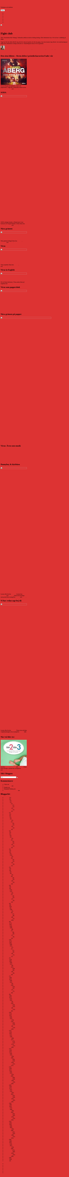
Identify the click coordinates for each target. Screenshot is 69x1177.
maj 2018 (6, 943)
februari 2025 (7, 820)
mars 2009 (7, 1109)
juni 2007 (6, 1141)
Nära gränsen (7, 14)
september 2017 (8, 955)
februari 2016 (7, 983)
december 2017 (8, 950)
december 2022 (8, 859)
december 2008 (8, 1114)
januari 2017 (7, 967)
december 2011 (8, 1059)
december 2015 (8, 986)
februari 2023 (7, 856)
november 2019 (8, 915)
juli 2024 (6, 831)
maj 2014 (6, 1015)
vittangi (57, 49)
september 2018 (8, 936)
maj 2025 (6, 815)
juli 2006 (6, 1157)
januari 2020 (7, 912)
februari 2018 (7, 947)
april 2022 (6, 871)
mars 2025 (7, 818)
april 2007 (6, 1144)
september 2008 (8, 1118)
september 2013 (8, 1027)
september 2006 (8, 1154)
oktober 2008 (7, 1117)
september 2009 (8, 1100)
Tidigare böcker (8, 19)
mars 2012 (7, 1055)
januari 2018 (7, 949)
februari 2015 (7, 1002)
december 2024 (8, 823)
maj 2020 (6, 906)
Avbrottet (6, 17)
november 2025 (8, 806)
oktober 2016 (7, 971)
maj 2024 (6, 834)
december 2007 (8, 1132)
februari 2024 (7, 838)
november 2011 (8, 1061)
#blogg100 (43, 49)
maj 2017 (6, 961)
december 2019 (8, 914)
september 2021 (8, 882)
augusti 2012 (7, 1047)
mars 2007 (7, 1145)
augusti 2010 (7, 1083)
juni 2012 (6, 1050)
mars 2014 (7, 1018)
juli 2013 (6, 1030)
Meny (2, 10)
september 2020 (8, 900)
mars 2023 (7, 855)
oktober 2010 (7, 1080)
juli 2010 (6, 1085)
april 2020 (6, 908)
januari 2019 (7, 930)
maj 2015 (6, 997)
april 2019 (6, 926)
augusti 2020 (7, 902)
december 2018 (8, 932)
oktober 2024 (7, 826)
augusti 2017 (7, 956)
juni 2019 (6, 923)
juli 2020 (6, 903)
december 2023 (8, 841)
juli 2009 (6, 1103)
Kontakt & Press (8, 22)
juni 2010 (6, 1086)
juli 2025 (6, 812)
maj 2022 (6, 870)
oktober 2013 (7, 1026)
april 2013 (6, 1035)
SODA (6, 16)
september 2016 (8, 973)
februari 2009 (7, 1111)
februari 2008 (7, 1129)
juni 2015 (6, 996)
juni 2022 (6, 868)
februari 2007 (7, 1147)
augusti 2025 (7, 811)
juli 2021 (6, 885)
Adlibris (17, 597)
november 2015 (8, 988)
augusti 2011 (7, 1065)
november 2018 (8, 933)
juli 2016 (6, 976)
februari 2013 (7, 1038)
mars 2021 (7, 891)
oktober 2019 (7, 917)
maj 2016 (6, 979)
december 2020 (8, 896)
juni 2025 (6, 814)
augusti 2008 (7, 1120)
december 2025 (8, 805)
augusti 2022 (7, 865)
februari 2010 (7, 1092)
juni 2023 (6, 850)
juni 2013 (6, 1032)
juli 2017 (6, 958)
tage (54, 49)
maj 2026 (6, 799)
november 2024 (8, 825)
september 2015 (8, 991)
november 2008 (8, 1115)
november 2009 (8, 1097)
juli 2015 (6, 994)
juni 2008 (6, 1123)
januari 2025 (7, 821)
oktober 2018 (7, 935)
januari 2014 (7, 1021)
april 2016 (6, 980)
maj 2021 (6, 888)
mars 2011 (7, 1073)
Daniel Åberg (4, 4)
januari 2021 (7, 894)
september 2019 (8, 918)
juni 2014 (6, 1014)
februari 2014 (7, 1020)
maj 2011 (6, 1070)
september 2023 (8, 846)
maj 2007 (6, 1142)
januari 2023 (7, 858)
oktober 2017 (7, 953)
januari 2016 (7, 985)
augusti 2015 (7, 992)
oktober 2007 (7, 1135)
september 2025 (8, 809)
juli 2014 (6, 1012)
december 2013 (8, 1023)
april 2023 (6, 853)
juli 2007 (6, 1139)
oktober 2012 (7, 1044)
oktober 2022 (7, 862)
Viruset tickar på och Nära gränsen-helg (24, 786)
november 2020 (8, 897)
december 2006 (8, 1150)
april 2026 (6, 800)
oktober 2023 (7, 844)
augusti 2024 (7, 829)
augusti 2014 (7, 1011)
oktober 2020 (7, 899)
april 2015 (6, 999)
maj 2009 (6, 1106)
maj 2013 (6, 1033)
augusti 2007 (7, 1138)
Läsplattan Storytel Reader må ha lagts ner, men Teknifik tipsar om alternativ (29, 784)
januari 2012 (7, 1058)
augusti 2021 (7, 884)
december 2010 (8, 1077)
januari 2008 (7, 1130)
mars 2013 (7, 1036)
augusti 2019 (7, 920)
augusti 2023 (7, 847)
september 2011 (8, 1064)
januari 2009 (7, 1112)
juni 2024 (6, 832)
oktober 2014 (7, 1008)
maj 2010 (6, 1088)
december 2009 (8, 1095)
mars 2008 (7, 1127)
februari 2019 (7, 929)
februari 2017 (7, 965)
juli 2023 (6, 849)
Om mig (6, 21)
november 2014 (8, 1006)
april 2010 (6, 1089)
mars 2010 (7, 1091)
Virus (5, 13)
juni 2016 (6, 977)
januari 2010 (7, 1094)
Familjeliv (29, 49)
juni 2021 (6, 887)
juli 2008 (6, 1121)
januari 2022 (7, 876)
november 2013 (8, 1024)
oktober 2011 (7, 1062)
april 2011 (6, 1071)
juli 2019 (6, 921)
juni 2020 (6, 905)
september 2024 (8, 828)
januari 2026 (7, 803)
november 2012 (8, 1042)
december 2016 (8, 968)
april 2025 (6, 817)
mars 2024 (7, 837)
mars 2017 (7, 964)
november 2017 (8, 952)
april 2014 (6, 1017)
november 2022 (8, 861)
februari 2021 (7, 893)
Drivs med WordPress (14, 1175)
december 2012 (8, 1041)
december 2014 (8, 1005)
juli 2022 (6, 867)
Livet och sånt (36, 49)
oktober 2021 (7, 881)
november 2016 (8, 970)
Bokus (24, 597)
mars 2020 (7, 909)
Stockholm (49, 49)
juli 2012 (6, 1048)
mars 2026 (7, 802)
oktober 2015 (7, 989)
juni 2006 (6, 1159)
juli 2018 (6, 940)
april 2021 (6, 890)
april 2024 (6, 835)
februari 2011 (7, 1074)
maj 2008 (6, 1124)
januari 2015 (7, 1003)
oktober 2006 (7, 1153)
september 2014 (8, 1009)
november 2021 (8, 879)
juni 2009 (6, 1104)
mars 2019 (7, 927)
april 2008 (6, 1126)
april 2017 (6, 962)
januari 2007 (7, 1148)
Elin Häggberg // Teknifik (11, 790)
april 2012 (6, 1053)
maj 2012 (6, 1051)
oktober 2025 (7, 808)
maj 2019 (6, 924)
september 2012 (8, 1045)
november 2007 (8, 1133)
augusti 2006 (7, 1156)
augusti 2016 (7, 974)
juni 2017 (6, 959)
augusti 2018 (7, 938)
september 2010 (8, 1082)
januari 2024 (7, 840)
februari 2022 (7, 874)
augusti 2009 (7, 1101)
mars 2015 (7, 1000)
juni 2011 (6, 1068)
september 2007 (8, 1136)
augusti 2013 (7, 1029)
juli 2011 (6, 1067)
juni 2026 (6, 797)
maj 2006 (6, 1160)
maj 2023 (6, 852)
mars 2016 (7, 982)
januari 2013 (7, 1039)
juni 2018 (6, 941)
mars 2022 (7, 873)
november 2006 (8, 1151)
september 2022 (8, 864)
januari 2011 (7, 1076)
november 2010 (8, 1079)
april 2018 (6, 944)
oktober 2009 (7, 1098)
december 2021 (8, 877)
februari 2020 (7, 911)
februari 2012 (7, 1056)
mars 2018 (7, 946)
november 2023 (8, 843)
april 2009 (6, 1107)
